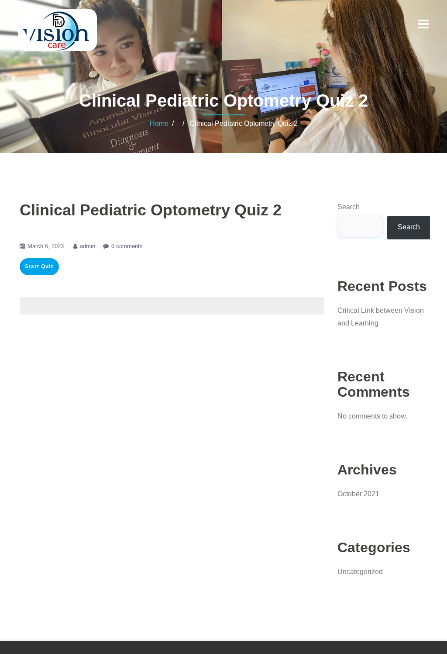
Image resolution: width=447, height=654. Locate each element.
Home (159, 123)
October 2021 (358, 494)
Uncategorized (360, 571)
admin (87, 246)
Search (348, 207)
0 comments (127, 246)
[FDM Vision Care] (57, 29)
